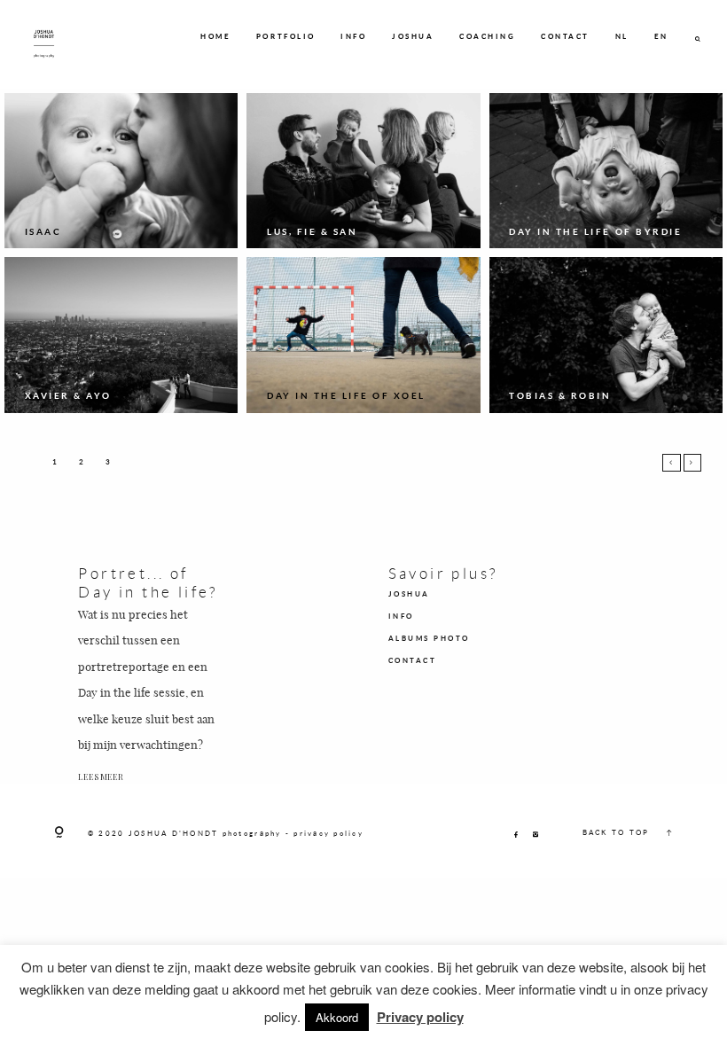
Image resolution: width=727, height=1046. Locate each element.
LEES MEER (100, 776)
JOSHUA (413, 36)
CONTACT (565, 36)
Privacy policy (420, 1016)
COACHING (487, 36)
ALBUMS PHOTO (429, 638)
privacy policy (328, 834)
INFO (353, 36)
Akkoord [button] (337, 1017)
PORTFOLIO (286, 36)
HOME (215, 36)
